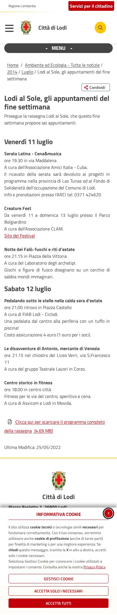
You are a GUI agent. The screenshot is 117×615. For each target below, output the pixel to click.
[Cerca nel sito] (100, 27)
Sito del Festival (19, 235)
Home (12, 65)
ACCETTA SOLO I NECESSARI (58, 591)
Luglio (27, 71)
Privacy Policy (94, 567)
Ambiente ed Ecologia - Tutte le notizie (62, 65)
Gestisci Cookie (59, 579)
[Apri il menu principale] (10, 29)
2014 (12, 71)
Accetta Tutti (58, 603)
